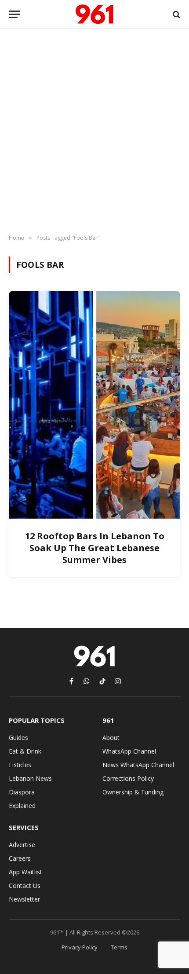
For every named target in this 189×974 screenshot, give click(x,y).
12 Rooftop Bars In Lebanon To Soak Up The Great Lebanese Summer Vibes (94, 548)
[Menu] (14, 14)
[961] (94, 14)
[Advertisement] (94, 131)
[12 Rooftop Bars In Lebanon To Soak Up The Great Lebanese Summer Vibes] (94, 404)
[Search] (175, 14)
